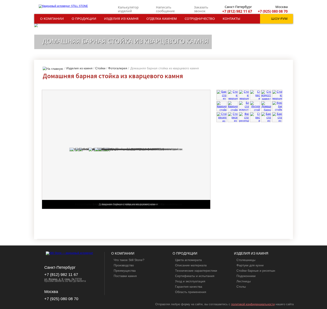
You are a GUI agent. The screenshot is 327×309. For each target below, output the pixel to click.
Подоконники (246, 275)
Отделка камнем (161, 18)
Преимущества (125, 270)
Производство (124, 265)
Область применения (190, 291)
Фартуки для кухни (250, 265)
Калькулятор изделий (128, 9)
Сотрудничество (200, 18)
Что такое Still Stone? (129, 259)
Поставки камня (125, 275)
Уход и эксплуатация (190, 281)
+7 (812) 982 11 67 (237, 11)
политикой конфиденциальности (253, 304)
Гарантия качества (188, 286)
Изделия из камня (121, 18)
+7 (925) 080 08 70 (273, 11)
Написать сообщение (165, 9)
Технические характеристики (196, 270)
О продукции (84, 18)
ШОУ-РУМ (279, 18)
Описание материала (191, 265)
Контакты (231, 18)
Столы (241, 286)
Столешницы (245, 259)
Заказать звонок (201, 9)
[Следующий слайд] (282, 231)
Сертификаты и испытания (194, 275)
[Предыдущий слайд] (278, 231)
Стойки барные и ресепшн (255, 270)
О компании (52, 18)
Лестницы (243, 281)
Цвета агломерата (188, 259)
